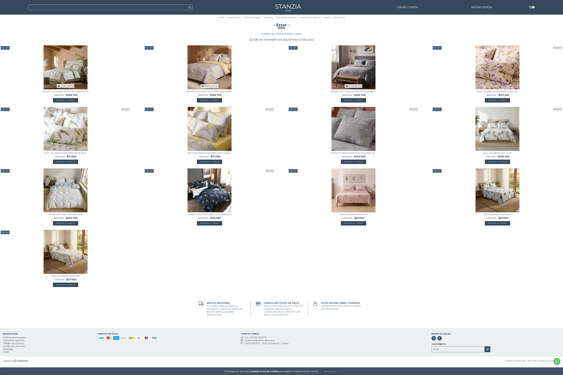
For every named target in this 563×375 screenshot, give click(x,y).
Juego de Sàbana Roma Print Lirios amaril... (209, 153)
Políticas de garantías (13, 340)
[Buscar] (190, 7)
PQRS (327, 17)
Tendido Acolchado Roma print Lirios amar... (209, 91)
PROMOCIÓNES (253, 17)
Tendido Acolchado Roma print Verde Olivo (65, 91)
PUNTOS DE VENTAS (310, 17)
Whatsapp (8, 349)
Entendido (330, 371)
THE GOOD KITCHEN (286, 17)
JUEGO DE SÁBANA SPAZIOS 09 (497, 214)
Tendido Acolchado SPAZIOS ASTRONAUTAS (209, 214)
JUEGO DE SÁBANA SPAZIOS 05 (353, 214)
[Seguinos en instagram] (433, 338)
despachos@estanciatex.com (260, 340)
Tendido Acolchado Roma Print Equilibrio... (354, 91)
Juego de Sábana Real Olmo (497, 153)
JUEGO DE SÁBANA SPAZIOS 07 (65, 276)
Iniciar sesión (481, 7)
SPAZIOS (268, 17)
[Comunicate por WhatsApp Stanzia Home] (557, 361)
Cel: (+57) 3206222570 (256, 337)
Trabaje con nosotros (13, 343)
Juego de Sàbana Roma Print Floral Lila (497, 91)
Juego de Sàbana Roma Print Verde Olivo (65, 153)
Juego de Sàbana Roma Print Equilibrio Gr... (353, 153)
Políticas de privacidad (14, 337)
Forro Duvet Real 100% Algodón (66, 214)
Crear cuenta (407, 7)
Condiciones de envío (14, 346)
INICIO (221, 17)
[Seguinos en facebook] (439, 338)
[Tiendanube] (16, 362)
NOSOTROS (339, 17)
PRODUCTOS (234, 17)
